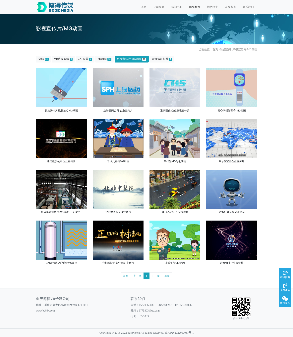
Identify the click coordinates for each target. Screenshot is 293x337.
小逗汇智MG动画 (175, 262)
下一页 (155, 275)
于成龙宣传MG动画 (118, 161)
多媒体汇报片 (161, 59)
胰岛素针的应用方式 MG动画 (61, 110)
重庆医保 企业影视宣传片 (175, 110)
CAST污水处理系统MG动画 (61, 262)
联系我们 (248, 7)
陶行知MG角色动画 (175, 161)
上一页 (137, 275)
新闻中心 (176, 7)
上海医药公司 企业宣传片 (118, 110)
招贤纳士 (212, 7)
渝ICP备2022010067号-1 (179, 332)
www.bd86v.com (45, 310)
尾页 (167, 275)
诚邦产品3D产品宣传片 (175, 212)
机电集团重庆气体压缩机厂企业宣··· (61, 212)
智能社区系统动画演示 (232, 212)
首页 (144, 7)
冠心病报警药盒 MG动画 (232, 110)
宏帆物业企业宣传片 (231, 262)
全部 (43, 59)
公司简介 (158, 7)
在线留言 (230, 7)
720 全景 (84, 59)
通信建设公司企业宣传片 (61, 161)
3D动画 (104, 59)
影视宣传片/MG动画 (244, 49)
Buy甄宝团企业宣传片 (231, 161)
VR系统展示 (63, 59)
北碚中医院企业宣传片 (118, 212)
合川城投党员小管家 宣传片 (118, 262)
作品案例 (194, 7)
